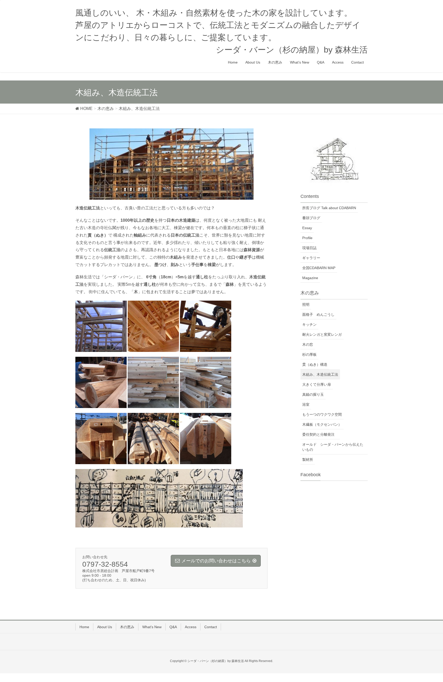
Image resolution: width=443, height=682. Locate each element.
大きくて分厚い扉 (316, 384)
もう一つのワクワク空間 (322, 414)
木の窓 (307, 344)
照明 (305, 304)
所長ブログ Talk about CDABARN (329, 208)
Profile (307, 238)
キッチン (309, 324)
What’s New (152, 627)
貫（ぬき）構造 (314, 364)
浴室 (305, 404)
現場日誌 (309, 248)
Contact (210, 627)
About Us (104, 627)
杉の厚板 (309, 354)
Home (84, 627)
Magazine (310, 278)
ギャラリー (311, 258)
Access (190, 627)
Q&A (173, 627)
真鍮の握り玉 (313, 394)
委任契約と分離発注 (320, 434)
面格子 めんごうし (318, 314)
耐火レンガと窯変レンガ (322, 334)
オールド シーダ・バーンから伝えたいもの (332, 447)
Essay (307, 228)
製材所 (307, 459)
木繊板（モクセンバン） (322, 424)
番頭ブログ (311, 218)
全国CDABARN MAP (318, 268)
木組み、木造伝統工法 (320, 374)
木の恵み (127, 627)
